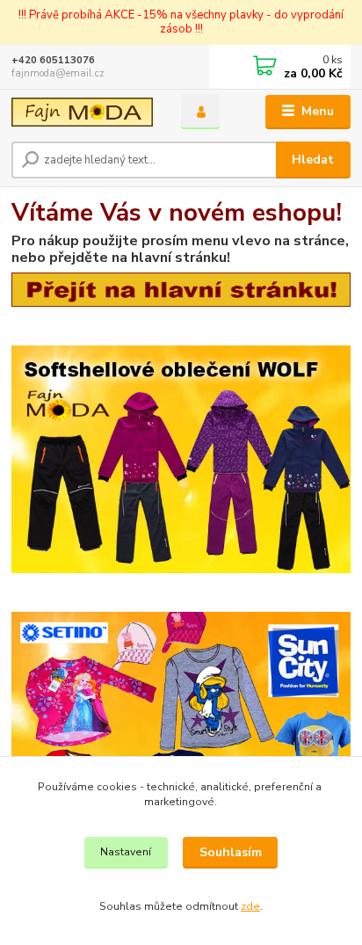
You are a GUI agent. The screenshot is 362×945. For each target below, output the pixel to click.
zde (250, 906)
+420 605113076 (53, 60)
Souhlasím (230, 852)
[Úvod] (82, 112)
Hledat (313, 159)
